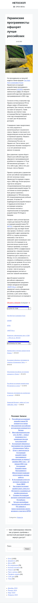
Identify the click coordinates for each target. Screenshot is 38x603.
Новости (20, 517)
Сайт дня (11, 576)
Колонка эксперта (14, 567)
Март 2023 (11, 593)
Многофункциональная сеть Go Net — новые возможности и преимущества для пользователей (21, 437)
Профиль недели (14, 574)
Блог (9, 558)
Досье (10, 563)
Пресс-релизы (13, 572)
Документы (12, 561)
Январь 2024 (12, 590)
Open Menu (20, 7)
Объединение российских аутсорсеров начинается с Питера (21, 428)
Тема (10, 579)
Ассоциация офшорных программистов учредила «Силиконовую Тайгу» (20, 446)
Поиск (9, 546)
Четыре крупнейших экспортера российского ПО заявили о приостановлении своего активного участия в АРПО (21, 506)
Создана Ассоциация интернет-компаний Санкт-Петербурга (21, 498)
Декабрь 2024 (12, 588)
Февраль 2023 (13, 595)
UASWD (19, 89)
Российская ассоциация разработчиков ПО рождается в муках (21, 421)
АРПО (10, 226)
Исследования (13, 565)
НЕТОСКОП (19, 2)
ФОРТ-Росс (12, 287)
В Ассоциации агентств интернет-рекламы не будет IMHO (21, 482)
